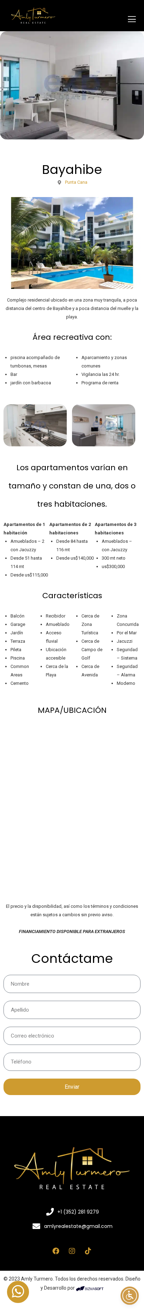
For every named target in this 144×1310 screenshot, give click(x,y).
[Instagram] (72, 1251)
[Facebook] (56, 1251)
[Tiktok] (88, 1251)
